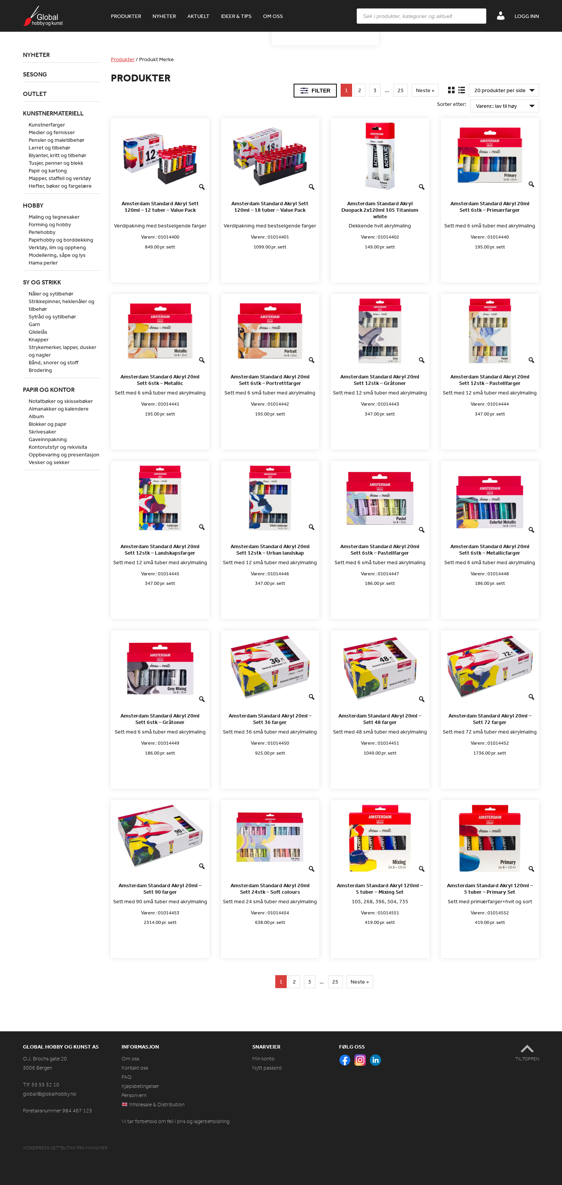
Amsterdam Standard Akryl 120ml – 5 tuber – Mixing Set (380, 888)
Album (36, 416)
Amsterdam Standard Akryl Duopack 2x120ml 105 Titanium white (379, 209)
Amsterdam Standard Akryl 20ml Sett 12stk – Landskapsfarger (160, 549)
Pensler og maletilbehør (56, 139)
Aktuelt (198, 16)
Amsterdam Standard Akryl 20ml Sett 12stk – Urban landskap (270, 549)
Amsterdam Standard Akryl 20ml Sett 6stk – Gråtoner (160, 719)
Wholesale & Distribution (156, 1104)
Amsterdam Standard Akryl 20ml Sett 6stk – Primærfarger (490, 206)
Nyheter (164, 16)
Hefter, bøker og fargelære (60, 185)
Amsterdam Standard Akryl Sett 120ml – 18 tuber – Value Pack (270, 206)
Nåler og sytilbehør (51, 293)
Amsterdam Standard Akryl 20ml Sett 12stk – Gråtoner (379, 379)
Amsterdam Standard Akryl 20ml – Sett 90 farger (160, 888)
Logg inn (527, 16)
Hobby (33, 205)
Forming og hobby (50, 224)
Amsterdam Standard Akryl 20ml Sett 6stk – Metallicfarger (490, 549)
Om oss (273, 16)
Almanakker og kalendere (59, 408)
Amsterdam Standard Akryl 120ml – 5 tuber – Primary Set (490, 888)
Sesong (35, 74)
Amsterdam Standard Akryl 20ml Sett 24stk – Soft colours (270, 888)
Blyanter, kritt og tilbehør (57, 155)
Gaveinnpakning (48, 439)
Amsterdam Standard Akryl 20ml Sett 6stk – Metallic (160, 379)
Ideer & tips (236, 16)
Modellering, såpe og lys (57, 255)
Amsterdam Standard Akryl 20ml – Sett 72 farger (489, 719)
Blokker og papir (48, 423)
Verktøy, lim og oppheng (57, 247)
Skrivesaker (42, 431)
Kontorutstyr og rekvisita (58, 446)
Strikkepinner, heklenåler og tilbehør (61, 305)
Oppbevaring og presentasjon (64, 454)
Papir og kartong (48, 170)
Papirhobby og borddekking (61, 239)
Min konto (263, 1058)
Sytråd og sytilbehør (52, 316)
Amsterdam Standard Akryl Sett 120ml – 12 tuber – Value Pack (160, 206)
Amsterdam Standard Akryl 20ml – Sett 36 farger (270, 719)
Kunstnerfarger (47, 124)
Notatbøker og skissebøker (61, 401)
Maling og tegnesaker (54, 216)
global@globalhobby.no (49, 1094)
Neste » (425, 90)
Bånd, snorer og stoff (53, 362)
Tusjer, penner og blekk (56, 162)
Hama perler (43, 262)
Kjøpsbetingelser (140, 1086)
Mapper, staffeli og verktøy (60, 178)
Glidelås (38, 331)
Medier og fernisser (52, 132)
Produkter (126, 16)
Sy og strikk (42, 282)
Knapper (39, 339)
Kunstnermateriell (53, 113)
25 (401, 90)
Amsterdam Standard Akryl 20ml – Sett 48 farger (379, 719)
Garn (34, 324)
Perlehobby (42, 232)
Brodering (40, 370)
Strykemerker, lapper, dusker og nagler (62, 351)
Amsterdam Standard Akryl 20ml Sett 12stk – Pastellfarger (490, 379)
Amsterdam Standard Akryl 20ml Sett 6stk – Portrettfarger (270, 379)
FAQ (127, 1077)
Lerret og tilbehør (49, 147)
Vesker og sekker (49, 462)
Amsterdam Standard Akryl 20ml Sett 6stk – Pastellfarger (379, 549)
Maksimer (96, 1148)
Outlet (35, 93)
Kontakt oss (135, 1068)
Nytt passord (267, 1068)
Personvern (134, 1095)
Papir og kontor (49, 389)
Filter (321, 91)
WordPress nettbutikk (49, 1148)
